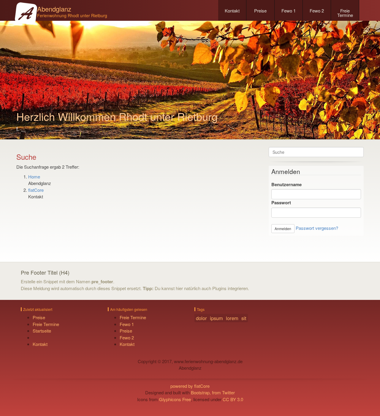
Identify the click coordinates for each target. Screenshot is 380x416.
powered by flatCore (190, 386)
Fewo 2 (317, 10)
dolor (201, 318)
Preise (260, 10)
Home (34, 176)
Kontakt (232, 10)
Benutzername (286, 184)
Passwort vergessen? (317, 228)
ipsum (216, 318)
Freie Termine (345, 12)
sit (243, 318)
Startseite (42, 331)
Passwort (281, 202)
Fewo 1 (288, 10)
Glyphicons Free (175, 399)
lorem (232, 318)
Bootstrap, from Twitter (213, 392)
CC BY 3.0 (233, 399)
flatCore (36, 190)
